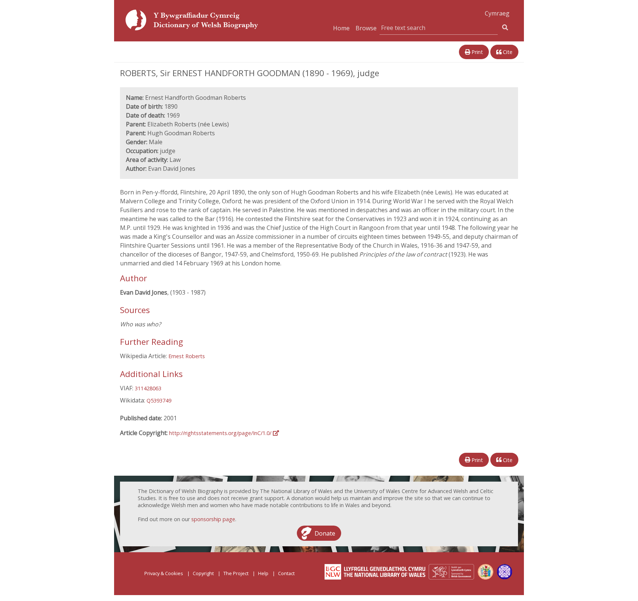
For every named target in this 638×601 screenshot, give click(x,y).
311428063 (148, 388)
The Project (235, 573)
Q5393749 (159, 400)
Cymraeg (497, 13)
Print (476, 51)
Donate (325, 533)
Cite (506, 51)
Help (263, 573)
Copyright (203, 573)
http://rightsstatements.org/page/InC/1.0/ (221, 433)
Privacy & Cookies (163, 573)
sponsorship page (213, 519)
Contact (286, 573)
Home (341, 28)
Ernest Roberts (186, 356)
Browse (366, 28)
